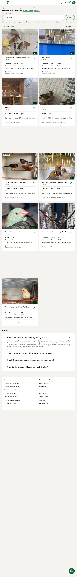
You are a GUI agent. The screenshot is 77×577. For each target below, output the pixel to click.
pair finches (43, 386)
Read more (69, 22)
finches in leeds (44, 380)
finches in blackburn (11, 403)
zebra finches (44, 397)
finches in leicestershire (12, 390)
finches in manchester (11, 383)
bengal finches (44, 403)
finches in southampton (12, 400)
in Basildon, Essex (31, 10)
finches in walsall (10, 407)
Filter (71, 17)
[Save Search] (72, 571)
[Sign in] (73, 2)
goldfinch (42, 400)
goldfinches (43, 390)
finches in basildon (10, 393)
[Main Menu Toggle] (3, 3)
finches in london (10, 380)
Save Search (10, 26)
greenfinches (43, 383)
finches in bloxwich (10, 397)
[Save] (33, 58)
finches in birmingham (11, 386)
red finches (43, 393)
